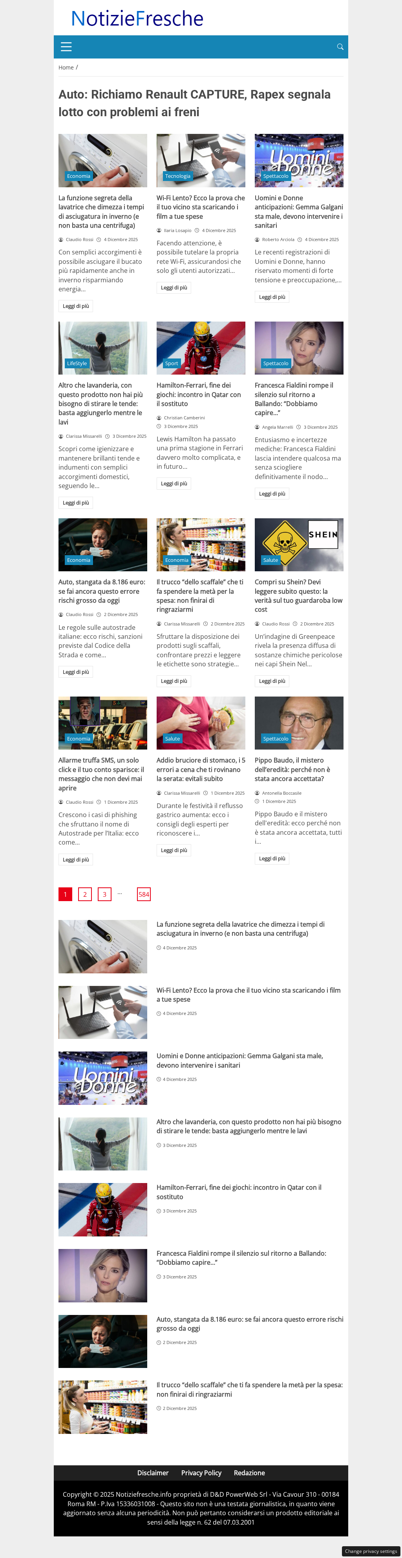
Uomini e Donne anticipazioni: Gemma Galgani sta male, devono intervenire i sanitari (299, 212)
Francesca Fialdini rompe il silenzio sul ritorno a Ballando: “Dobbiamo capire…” (294, 399)
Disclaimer (153, 1472)
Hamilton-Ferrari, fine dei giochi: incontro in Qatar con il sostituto (199, 394)
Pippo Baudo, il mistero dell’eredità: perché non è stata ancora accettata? (292, 769)
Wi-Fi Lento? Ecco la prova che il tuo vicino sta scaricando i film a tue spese (201, 207)
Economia (78, 175)
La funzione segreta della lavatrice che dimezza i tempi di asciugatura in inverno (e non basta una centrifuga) (101, 212)
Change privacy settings (371, 1551)
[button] (340, 46)
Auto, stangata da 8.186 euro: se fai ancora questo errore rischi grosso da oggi (101, 591)
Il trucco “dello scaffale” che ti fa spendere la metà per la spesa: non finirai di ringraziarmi (200, 596)
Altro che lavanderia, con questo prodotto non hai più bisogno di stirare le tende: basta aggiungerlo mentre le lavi (100, 403)
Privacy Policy (201, 1472)
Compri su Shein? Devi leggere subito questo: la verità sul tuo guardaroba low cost (298, 596)
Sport (171, 363)
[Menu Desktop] (66, 46)
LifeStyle (77, 363)
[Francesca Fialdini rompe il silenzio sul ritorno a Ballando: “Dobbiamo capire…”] (299, 348)
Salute (270, 559)
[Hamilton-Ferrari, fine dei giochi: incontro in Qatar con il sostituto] (201, 348)
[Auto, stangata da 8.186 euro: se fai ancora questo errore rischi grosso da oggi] (102, 545)
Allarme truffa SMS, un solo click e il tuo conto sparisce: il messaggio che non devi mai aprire (101, 774)
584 (144, 894)
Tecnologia (177, 175)
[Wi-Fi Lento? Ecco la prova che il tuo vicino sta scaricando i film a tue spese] (201, 160)
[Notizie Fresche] (137, 17)
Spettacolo (276, 175)
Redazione (249, 1472)
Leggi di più (76, 305)
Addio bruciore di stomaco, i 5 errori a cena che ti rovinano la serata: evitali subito (201, 769)
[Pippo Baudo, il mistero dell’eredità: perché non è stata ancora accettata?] (299, 723)
